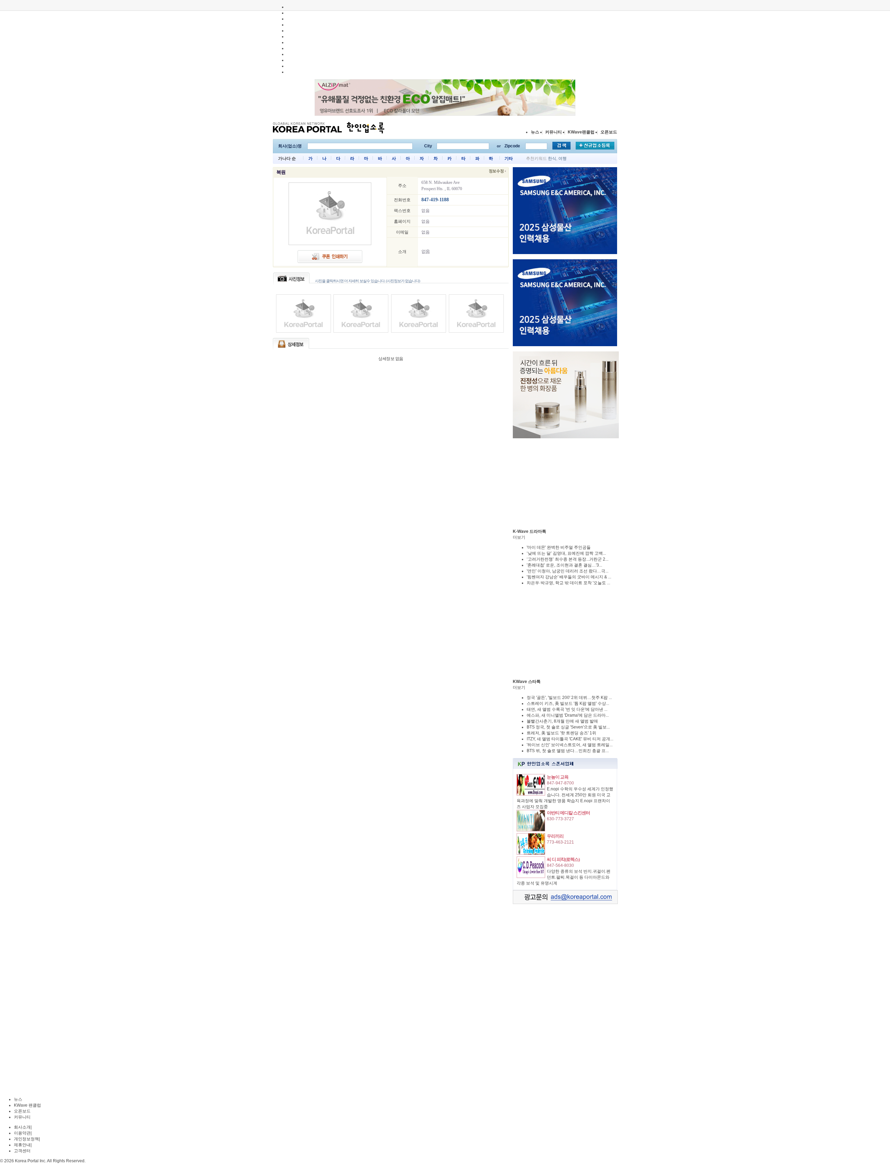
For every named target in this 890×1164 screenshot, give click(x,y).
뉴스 (535, 132)
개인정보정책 (26, 1139)
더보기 (519, 537)
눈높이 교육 (557, 777)
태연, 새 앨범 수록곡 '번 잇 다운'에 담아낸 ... (567, 709)
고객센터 (22, 1150)
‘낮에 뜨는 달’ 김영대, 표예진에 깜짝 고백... (566, 553)
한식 (552, 158)
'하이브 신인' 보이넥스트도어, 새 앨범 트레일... (570, 744)
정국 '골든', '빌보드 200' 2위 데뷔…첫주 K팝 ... (569, 697)
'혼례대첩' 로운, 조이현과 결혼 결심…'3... (564, 565)
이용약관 (22, 1133)
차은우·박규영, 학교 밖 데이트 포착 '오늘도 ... (568, 582)
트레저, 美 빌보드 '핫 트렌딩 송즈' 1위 (561, 733)
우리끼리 (555, 836)
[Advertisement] (565, 483)
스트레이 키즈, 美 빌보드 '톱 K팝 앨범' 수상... (568, 703)
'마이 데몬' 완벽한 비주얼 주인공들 (559, 547)
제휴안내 (22, 1144)
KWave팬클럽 (581, 132)
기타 (508, 158)
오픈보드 (608, 132)
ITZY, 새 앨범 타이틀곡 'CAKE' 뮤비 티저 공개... (570, 738)
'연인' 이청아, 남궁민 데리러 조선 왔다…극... (567, 571)
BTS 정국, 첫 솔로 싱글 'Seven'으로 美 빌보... (568, 727)
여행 (562, 158)
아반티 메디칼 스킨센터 (568, 812)
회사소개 (22, 1127)
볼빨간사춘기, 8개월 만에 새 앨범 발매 (562, 721)
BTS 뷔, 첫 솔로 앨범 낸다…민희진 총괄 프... (568, 750)
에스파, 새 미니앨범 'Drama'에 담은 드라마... (568, 715)
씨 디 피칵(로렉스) (563, 859)
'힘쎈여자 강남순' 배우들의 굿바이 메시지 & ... (569, 577)
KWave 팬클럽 (27, 1105)
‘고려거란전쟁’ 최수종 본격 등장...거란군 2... (567, 559)
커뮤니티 (553, 132)
